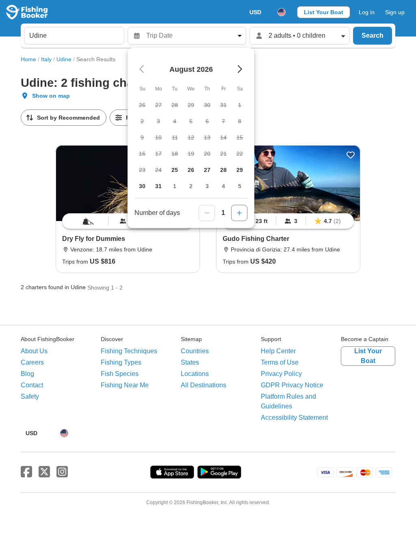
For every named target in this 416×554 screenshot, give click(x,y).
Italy (46, 59)
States (190, 362)
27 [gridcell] (207, 170)
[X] (44, 472)
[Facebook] (26, 472)
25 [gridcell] (174, 170)
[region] (288, 221)
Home (28, 59)
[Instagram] (62, 472)
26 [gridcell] (191, 170)
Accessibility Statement (294, 417)
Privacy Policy (281, 373)
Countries (195, 351)
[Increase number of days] (239, 213)
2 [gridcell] (191, 186)
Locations (195, 373)
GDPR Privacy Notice (292, 385)
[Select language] (281, 12)
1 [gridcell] (174, 186)
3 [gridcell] (207, 186)
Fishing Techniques (129, 351)
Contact (32, 385)
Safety (30, 396)
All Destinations (203, 385)
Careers (32, 362)
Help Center (278, 351)
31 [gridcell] (158, 186)
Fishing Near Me (125, 385)
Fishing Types (121, 362)
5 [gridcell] (239, 186)
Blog (27, 373)
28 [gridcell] (223, 170)
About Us (34, 351)
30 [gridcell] (142, 186)
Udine (64, 59)
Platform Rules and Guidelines (288, 401)
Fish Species (120, 373)
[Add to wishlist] (350, 154)
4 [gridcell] (223, 186)
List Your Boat (323, 12)
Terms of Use (280, 362)
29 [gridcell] (239, 170)
